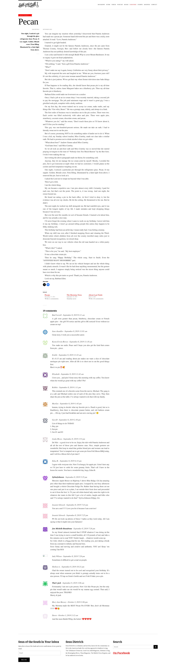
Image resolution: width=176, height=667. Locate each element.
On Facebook (121, 653)
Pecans (47, 295)
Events (140, 4)
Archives (147, 4)
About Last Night (95, 295)
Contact (154, 4)
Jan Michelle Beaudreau (62, 528)
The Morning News (74, 295)
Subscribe (24, 659)
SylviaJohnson (58, 477)
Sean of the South (24, 15)
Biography (101, 4)
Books (126, 4)
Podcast (120, 4)
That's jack (56, 582)
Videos (113, 4)
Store (108, 4)
